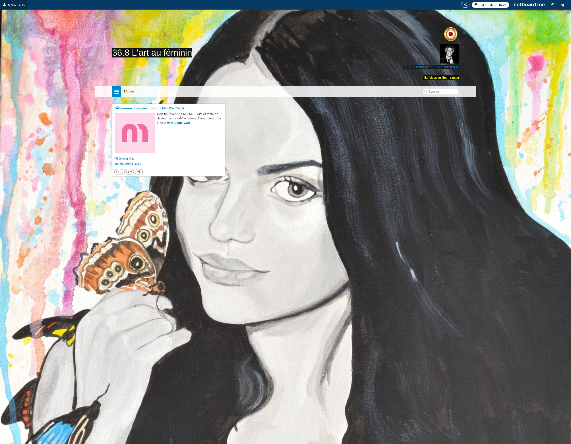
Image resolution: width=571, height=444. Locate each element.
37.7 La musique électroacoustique (431, 67)
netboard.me (529, 4)
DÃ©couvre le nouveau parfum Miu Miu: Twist (149, 108)
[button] (562, 4)
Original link (126, 158)
